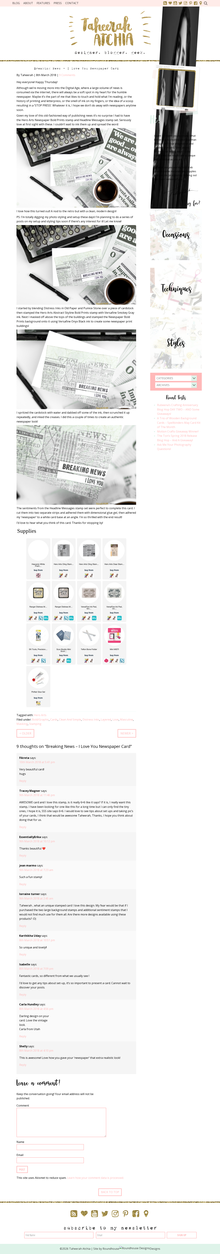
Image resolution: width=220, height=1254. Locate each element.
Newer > (126, 733)
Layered (106, 719)
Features (43, 3)
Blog (16, 3)
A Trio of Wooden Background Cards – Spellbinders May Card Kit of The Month (178, 422)
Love (115, 719)
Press (58, 3)
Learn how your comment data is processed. (95, 1178)
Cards (54, 719)
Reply (22, 781)
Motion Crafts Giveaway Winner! (178, 431)
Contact (72, 3)
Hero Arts (40, 715)
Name (20, 1142)
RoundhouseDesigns (131, 1249)
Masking (22, 724)
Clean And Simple (70, 719)
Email (19, 1155)
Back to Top (110, 1192)
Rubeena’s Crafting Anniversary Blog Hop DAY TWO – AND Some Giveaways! (178, 409)
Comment (22, 1105)
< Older (25, 733)
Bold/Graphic (40, 719)
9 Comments (67, 75)
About (28, 3)
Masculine (126, 719)
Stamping (35, 724)
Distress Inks (90, 719)
